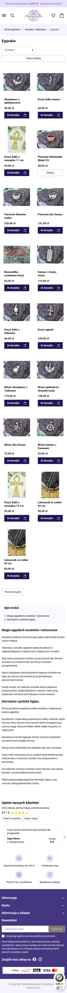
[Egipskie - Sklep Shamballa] (16, 82)
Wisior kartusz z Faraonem (47, 446)
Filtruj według (33, 58)
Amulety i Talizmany (35, 29)
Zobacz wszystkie (12, 818)
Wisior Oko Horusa (15, 444)
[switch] (59, 988)
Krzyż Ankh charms (49, 99)
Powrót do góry (13, 592)
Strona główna (12, 29)
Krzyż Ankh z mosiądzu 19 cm (14, 504)
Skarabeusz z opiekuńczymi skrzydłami (12, 103)
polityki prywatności (44, 936)
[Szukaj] (12, 15)
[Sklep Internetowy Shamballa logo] (33, 15)
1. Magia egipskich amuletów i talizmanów (26, 616)
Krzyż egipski (46, 329)
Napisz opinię (30, 818)
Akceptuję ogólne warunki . (31, 936)
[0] (61, 16)
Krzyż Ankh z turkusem (12, 331)
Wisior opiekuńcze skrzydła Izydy (48, 389)
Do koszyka (13, 115)
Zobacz (50, 172)
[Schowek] (53, 16)
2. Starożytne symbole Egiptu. (20, 619)
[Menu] (4, 15)
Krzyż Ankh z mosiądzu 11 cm (14, 158)
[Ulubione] (27, 71)
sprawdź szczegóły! (51, 3)
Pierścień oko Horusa (50, 214)
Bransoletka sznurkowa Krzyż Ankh (14, 275)
